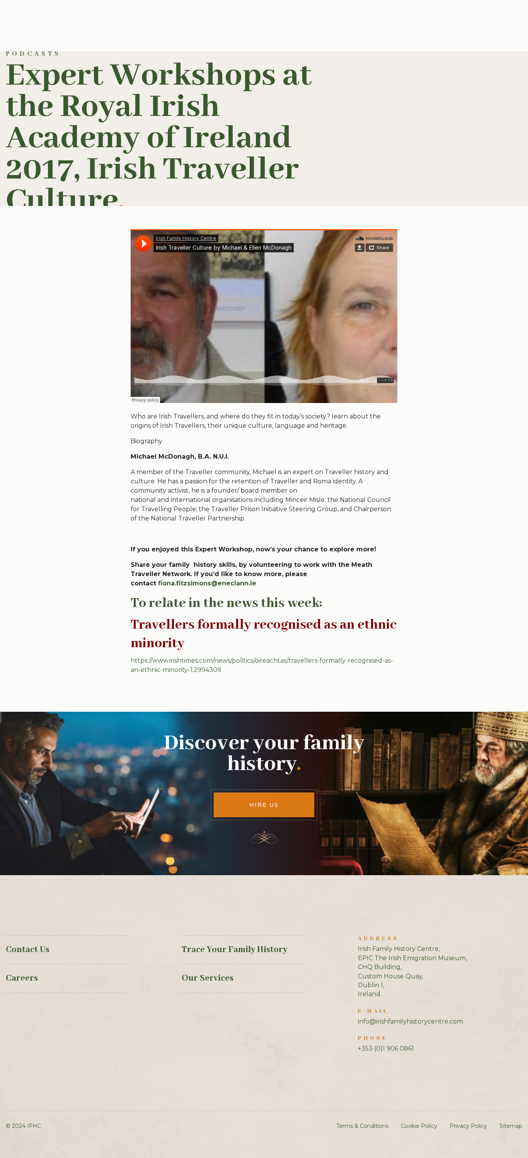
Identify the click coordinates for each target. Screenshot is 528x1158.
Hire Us (264, 804)
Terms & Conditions (362, 1125)
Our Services (207, 978)
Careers (22, 978)
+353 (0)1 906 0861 (386, 1048)
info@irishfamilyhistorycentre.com (410, 1021)
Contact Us (27, 949)
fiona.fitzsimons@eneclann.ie (207, 583)
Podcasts (33, 54)
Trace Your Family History (234, 949)
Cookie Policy (419, 1125)
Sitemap (510, 1125)
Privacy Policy (468, 1125)
